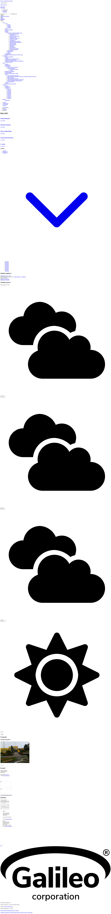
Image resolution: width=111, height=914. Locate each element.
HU (5, 11)
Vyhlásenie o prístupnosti (5, 912)
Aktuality (4, 150)
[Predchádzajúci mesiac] (0, 800)
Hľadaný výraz (14, 13)
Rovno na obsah (3, 0)
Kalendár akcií (5, 151)
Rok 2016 (7, 268)
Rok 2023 (7, 261)
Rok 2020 (7, 264)
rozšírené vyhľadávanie (4, 16)
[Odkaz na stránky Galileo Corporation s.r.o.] (55, 900)
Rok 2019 (7, 265)
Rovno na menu (9, 0)
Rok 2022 (7, 262)
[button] (2, 7)
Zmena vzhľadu (3, 910)
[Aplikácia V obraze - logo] (5, 275)
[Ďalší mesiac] (6, 800)
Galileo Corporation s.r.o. (8, 906)
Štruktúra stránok (10, 910)
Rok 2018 (7, 266)
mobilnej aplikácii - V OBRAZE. (20, 276)
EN (5, 10)
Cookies (25, 912)
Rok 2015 (7, 269)
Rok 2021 (7, 263)
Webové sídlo (29, 912)
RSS (14, 910)
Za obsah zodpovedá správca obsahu (16, 912)
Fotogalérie (5, 109)
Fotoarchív (7, 270)
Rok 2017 (7, 267)
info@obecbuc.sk (6, 775)
